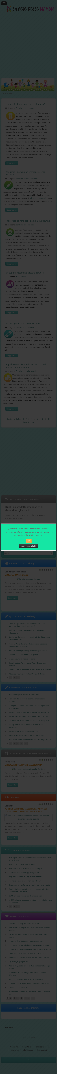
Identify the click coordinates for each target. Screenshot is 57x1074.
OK (28, 541)
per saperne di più (28, 546)
